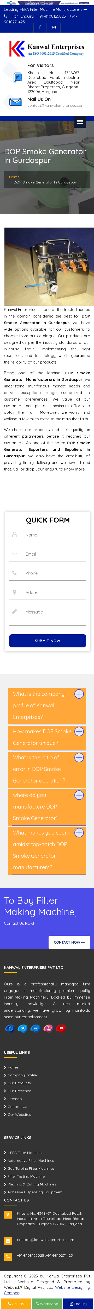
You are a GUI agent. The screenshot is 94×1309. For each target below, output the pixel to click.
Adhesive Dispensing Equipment (35, 1192)
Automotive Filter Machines (31, 1160)
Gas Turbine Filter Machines (31, 1168)
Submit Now (47, 640)
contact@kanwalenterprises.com (56, 105)
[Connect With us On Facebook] (39, 28)
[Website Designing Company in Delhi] (47, 2)
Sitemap (15, 1098)
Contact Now (67, 942)
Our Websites (19, 1114)
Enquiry (80, 1303)
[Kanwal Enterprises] (47, 48)
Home (14, 177)
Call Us (17, 1303)
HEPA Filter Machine (25, 1152)
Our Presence (19, 1090)
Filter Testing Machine (26, 1176)
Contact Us (17, 1106)
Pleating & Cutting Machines (32, 1184)
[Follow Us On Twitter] (22, 1028)
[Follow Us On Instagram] (54, 28)
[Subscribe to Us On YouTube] (61, 1028)
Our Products (19, 1083)
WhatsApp (48, 1303)
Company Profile (22, 1075)
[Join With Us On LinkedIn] (35, 1028)
